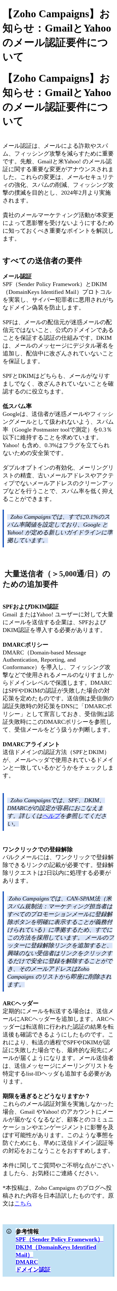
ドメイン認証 (33, 1269)
